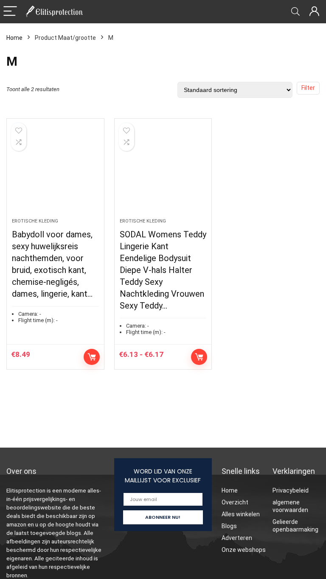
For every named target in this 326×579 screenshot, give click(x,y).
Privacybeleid (291, 490)
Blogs (229, 526)
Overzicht (235, 502)
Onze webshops (244, 549)
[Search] (295, 11)
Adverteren (237, 537)
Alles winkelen (241, 514)
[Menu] (10, 11)
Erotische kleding (35, 221)
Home (14, 37)
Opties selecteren (92, 357)
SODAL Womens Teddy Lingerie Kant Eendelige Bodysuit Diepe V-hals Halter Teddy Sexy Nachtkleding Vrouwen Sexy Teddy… (163, 270)
